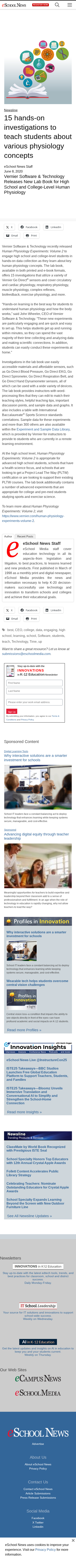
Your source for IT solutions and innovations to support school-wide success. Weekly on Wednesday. (38, 1316)
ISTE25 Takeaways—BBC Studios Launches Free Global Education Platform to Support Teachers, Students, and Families (37, 1074)
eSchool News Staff (42, 543)
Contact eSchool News (38, 1489)
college (29, 630)
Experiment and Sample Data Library (43, 429)
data (39, 630)
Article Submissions (38, 1493)
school (31, 635)
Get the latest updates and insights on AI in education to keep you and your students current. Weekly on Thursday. (38, 1352)
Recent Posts (25, 536)
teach (6, 641)
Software (44, 635)
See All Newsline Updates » (29, 1216)
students (58, 635)
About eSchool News (38, 1464)
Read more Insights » (24, 1112)
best (10, 630)
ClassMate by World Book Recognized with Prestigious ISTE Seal (35, 1148)
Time (33, 641)
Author (8, 536)
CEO (18, 630)
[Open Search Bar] (57, 5)
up (40, 641)
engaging (50, 630)
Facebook (38, 1518)
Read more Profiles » (24, 1030)
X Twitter (38, 1522)
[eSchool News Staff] (13, 556)
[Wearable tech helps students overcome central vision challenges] (21, 1008)
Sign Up (12, 712)
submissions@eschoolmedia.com (26, 654)
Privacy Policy (27, 720)
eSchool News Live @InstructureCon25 (36, 1060)
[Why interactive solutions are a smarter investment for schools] (38, 808)
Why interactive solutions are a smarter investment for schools (36, 934)
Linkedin (38, 1526)
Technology (20, 641)
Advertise (38, 1443)
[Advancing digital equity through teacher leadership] (38, 886)
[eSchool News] (14, 5)
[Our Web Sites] (38, 1378)
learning (19, 635)
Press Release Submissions (38, 1497)
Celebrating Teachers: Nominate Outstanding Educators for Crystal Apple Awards (37, 1187)
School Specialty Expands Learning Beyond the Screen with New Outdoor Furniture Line (35, 1203)
